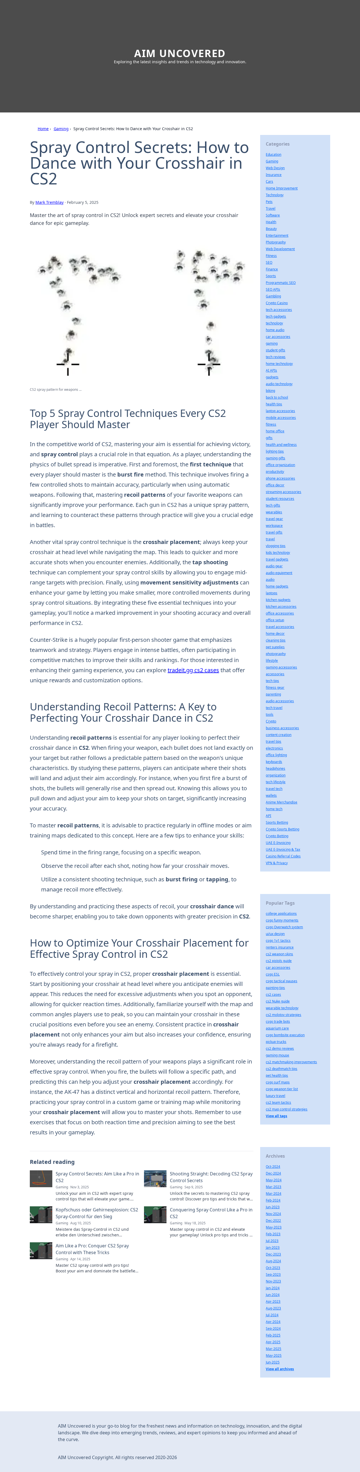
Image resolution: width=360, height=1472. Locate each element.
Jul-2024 (272, 1315)
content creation (278, 734)
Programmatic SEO (281, 282)
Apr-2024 (273, 1321)
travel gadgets (277, 559)
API (268, 815)
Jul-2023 (272, 1240)
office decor (275, 485)
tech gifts (273, 505)
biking (270, 390)
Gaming (61, 128)
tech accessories (279, 309)
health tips (274, 404)
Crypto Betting (277, 836)
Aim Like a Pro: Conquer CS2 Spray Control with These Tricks (92, 1249)
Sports (271, 276)
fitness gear (275, 687)
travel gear (274, 518)
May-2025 (274, 1355)
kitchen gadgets (278, 599)
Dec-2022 (273, 1220)
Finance (272, 269)
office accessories (280, 613)
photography (276, 653)
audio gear (274, 566)
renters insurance (280, 947)
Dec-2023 (273, 1254)
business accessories (282, 728)
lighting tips (275, 451)
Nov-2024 (273, 1213)
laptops (271, 593)
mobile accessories (281, 417)
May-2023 (274, 1227)
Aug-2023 (273, 1308)
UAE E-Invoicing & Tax (283, 849)
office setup (275, 620)
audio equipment (279, 572)
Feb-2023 (273, 1234)
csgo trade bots (278, 1021)
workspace (274, 525)
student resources (280, 498)
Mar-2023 (273, 1186)
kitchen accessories (281, 606)
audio (270, 579)
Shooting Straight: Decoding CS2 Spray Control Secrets (211, 1177)
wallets (271, 795)
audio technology (279, 383)
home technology (279, 363)
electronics (274, 748)
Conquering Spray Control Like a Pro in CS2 (211, 1213)
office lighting (276, 755)
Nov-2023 (273, 1281)
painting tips (275, 987)
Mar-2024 (273, 1193)
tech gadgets (276, 316)
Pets (269, 201)
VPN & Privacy (277, 863)
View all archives (280, 1369)
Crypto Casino (277, 303)
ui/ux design (275, 933)
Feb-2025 (273, 1335)
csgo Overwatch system (284, 927)
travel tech (274, 788)
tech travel (274, 707)
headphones (275, 768)
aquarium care (277, 1028)
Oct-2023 (273, 1267)
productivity (275, 471)
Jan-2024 (273, 1288)
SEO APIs (273, 289)
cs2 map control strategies (286, 1109)
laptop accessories (280, 410)
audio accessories (280, 701)
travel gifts (274, 532)
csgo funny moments (282, 920)
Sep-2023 (273, 1274)
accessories (275, 674)
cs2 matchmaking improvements (291, 1062)
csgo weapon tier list (282, 1089)
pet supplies (275, 647)
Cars (269, 181)
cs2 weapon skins (279, 954)
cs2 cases (273, 994)
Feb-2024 (273, 1200)
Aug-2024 (273, 1261)
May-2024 (274, 1180)
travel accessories (280, 626)
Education (273, 154)
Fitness (271, 255)
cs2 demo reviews (280, 1048)
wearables (274, 512)
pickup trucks (276, 1041)
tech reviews (275, 357)
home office (275, 431)
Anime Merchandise (281, 802)
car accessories (278, 336)
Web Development (280, 249)
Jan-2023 (273, 1247)
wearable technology (282, 1008)
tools (269, 714)
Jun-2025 (273, 1362)
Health (271, 222)
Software (273, 215)
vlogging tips (275, 545)
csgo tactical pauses (281, 981)
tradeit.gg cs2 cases (193, 670)
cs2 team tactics (278, 1102)
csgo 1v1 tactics (278, 940)
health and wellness (281, 444)
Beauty (271, 228)
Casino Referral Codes (283, 856)
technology (274, 323)
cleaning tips (275, 640)
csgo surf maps (278, 1082)
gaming (272, 343)
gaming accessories (281, 667)
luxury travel (275, 1095)
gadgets (272, 377)
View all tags (276, 1116)
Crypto (271, 721)
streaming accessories (283, 491)
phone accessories (280, 478)
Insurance (274, 174)
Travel (270, 208)
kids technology (278, 552)
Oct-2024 (273, 1166)
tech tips (272, 680)
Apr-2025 (273, 1342)
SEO (269, 262)
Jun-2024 (273, 1294)
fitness (271, 424)
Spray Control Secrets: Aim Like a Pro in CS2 (97, 1177)
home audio (275, 330)
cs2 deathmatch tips (281, 1068)
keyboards (274, 761)
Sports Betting (277, 822)
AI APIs (271, 370)
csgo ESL (273, 974)
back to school (277, 397)
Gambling (273, 296)
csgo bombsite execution (285, 1035)
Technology (275, 195)
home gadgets (277, 586)
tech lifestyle (275, 782)
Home (43, 128)
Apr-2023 (273, 1301)
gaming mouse (277, 1055)
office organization (280, 464)
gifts (269, 437)
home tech (274, 809)
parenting (273, 694)
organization (275, 775)
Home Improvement (282, 188)
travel (270, 539)
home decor (275, 633)
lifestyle (272, 660)
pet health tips (277, 1075)
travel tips (273, 741)
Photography (276, 242)
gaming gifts (275, 458)
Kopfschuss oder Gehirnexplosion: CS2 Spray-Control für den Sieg (97, 1213)
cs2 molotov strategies (283, 1014)
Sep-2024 (273, 1328)
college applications (281, 913)
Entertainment (277, 235)
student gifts (275, 350)
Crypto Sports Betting (282, 829)
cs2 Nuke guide (278, 1001)
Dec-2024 (273, 1173)
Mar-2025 (273, 1348)
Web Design (275, 168)
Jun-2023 (273, 1207)
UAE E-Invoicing (278, 842)
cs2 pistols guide (279, 960)
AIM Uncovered (180, 53)
